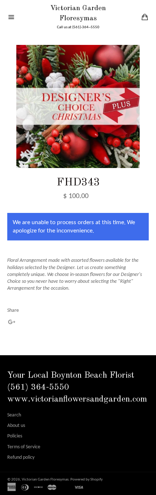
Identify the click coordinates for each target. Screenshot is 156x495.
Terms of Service (23, 447)
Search (14, 415)
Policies (14, 436)
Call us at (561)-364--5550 (78, 27)
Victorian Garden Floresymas (78, 13)
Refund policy (20, 457)
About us (16, 425)
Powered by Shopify (86, 480)
